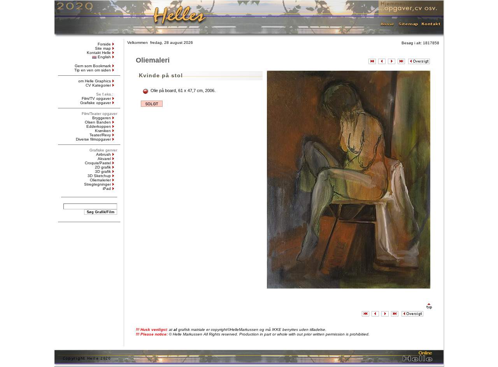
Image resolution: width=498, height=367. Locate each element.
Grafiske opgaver (95, 103)
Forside (104, 44)
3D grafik (103, 171)
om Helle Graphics (94, 81)
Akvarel (104, 159)
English (104, 57)
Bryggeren (101, 118)
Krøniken (103, 131)
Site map (103, 48)
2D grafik (103, 167)
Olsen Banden (98, 122)
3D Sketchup (99, 176)
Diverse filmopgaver (93, 139)
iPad (107, 188)
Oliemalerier (100, 180)
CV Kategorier (98, 85)
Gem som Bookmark (93, 66)
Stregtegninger (97, 184)
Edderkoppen (98, 126)
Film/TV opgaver (96, 98)
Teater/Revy (100, 135)
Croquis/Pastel (98, 163)
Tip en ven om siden (92, 70)
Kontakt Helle (99, 52)
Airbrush (103, 154)
